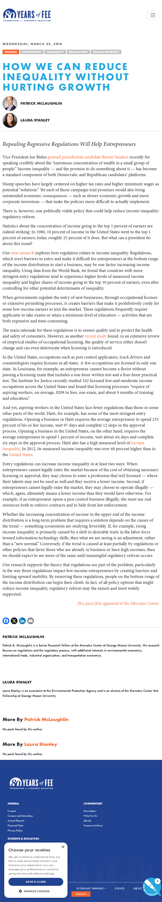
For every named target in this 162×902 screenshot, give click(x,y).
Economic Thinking (90, 888)
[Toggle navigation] (153, 15)
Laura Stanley (35, 120)
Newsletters (90, 810)
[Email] (30, 620)
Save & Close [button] (36, 881)
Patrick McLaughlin (41, 103)
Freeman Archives (93, 825)
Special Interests (106, 52)
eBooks (88, 820)
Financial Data (15, 825)
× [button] (62, 847)
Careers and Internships (20, 815)
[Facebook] (6, 620)
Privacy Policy (15, 830)
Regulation (78, 52)
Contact (12, 810)
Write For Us (90, 815)
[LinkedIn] (22, 620)
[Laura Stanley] (10, 120)
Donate (81, 894)
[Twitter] (14, 620)
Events (119, 888)
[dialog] (36, 870)
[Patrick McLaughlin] (10, 103)
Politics (11, 52)
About (138, 888)
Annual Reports (16, 820)
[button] (35, 891)
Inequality (55, 52)
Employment (31, 52)
